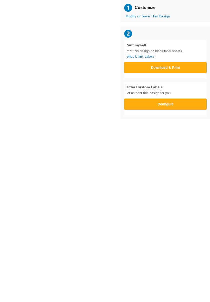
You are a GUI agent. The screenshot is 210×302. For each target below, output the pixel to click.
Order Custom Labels (148, 90)
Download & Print (165, 67)
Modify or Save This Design (147, 16)
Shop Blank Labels (140, 56)
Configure (166, 104)
